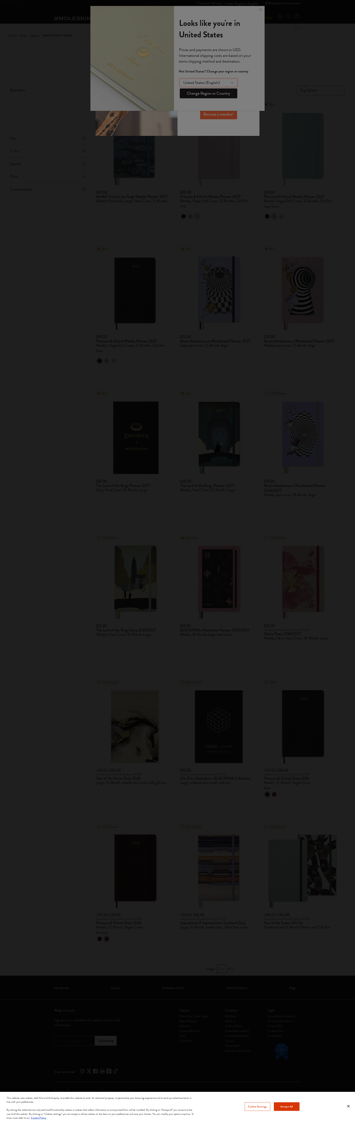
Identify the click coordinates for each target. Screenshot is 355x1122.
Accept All (286, 1106)
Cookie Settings (257, 1106)
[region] (177, 1107)
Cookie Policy (38, 1118)
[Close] (348, 1106)
